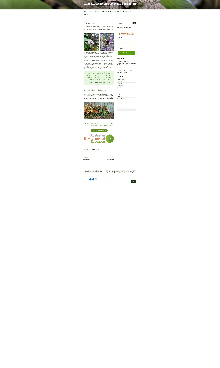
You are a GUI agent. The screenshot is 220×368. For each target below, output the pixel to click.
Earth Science (119, 87)
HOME (85, 11)
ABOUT (90, 11)
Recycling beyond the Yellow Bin (123, 61)
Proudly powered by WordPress (89, 187)
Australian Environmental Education (110, 4)
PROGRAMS (97, 11)
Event (97, 149)
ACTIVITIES (117, 11)
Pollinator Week (99, 151)
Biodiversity (119, 81)
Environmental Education (122, 89)
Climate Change (120, 85)
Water (118, 102)
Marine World (119, 94)
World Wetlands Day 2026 (122, 72)
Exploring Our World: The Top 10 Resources (125, 70)
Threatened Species (121, 98)
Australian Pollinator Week (89, 60)
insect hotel (105, 94)
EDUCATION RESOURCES (107, 11)
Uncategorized (120, 100)
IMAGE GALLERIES (126, 11)
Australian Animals (91, 149)
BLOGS (85, 14)
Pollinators (107, 151)
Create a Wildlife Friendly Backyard (99, 130)
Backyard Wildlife (90, 151)
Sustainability (119, 96)
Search (107, 178)
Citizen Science (120, 83)
